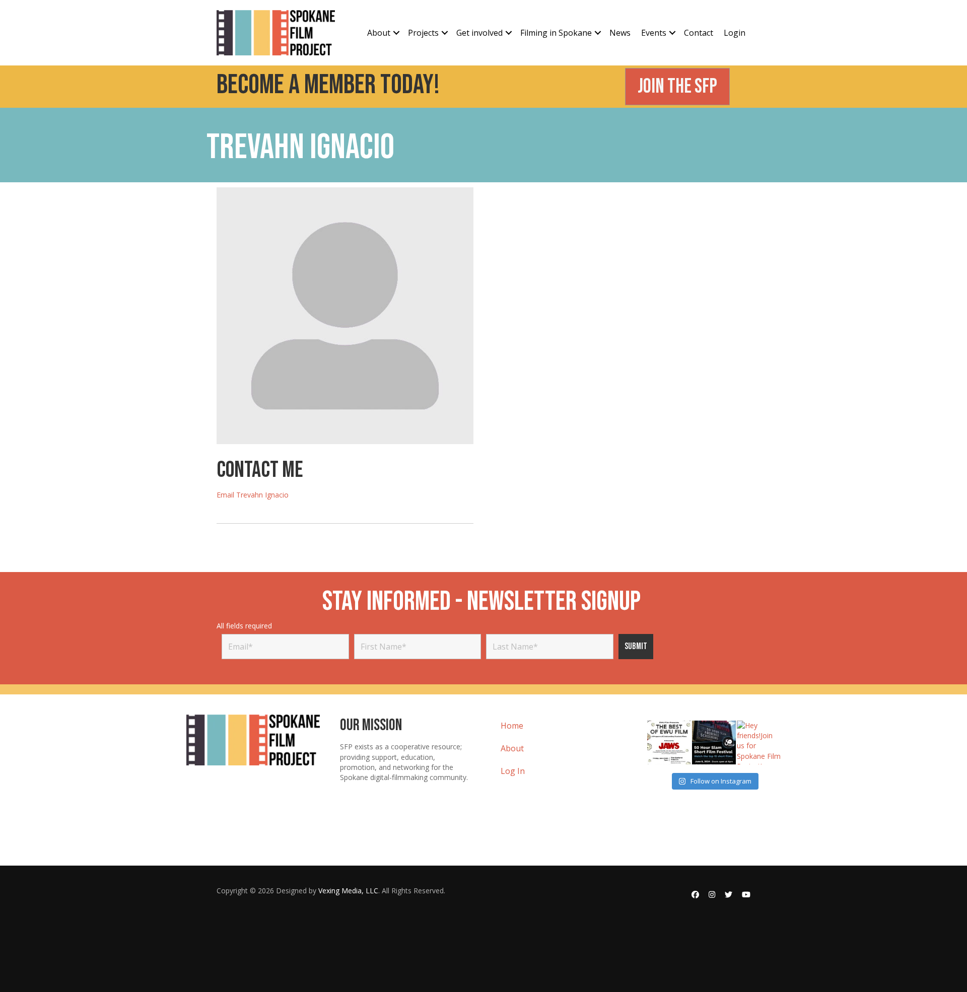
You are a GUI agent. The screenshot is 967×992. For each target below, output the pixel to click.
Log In (513, 770)
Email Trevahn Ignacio (253, 495)
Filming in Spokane (556, 32)
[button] (396, 33)
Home (512, 725)
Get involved (479, 32)
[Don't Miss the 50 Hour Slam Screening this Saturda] (714, 742)
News (620, 32)
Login (734, 32)
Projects (423, 32)
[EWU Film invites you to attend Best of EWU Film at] (669, 742)
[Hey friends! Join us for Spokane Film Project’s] (759, 742)
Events (653, 32)
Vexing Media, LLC (348, 890)
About (378, 32)
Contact (698, 32)
